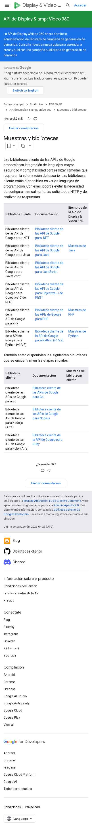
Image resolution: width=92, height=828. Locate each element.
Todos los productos (18, 789)
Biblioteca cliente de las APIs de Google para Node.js (47, 414)
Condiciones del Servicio (21, 586)
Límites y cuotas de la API (21, 593)
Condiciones (12, 807)
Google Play (12, 717)
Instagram (11, 634)
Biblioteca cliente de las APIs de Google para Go (47, 392)
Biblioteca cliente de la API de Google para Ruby (48, 439)
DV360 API (56, 104)
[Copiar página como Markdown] (23, 146)
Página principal (14, 104)
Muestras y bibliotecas (71, 109)
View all (9, 724)
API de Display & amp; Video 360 (36, 19)
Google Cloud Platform (20, 774)
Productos (36, 104)
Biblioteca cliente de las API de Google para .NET (49, 233)
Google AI (10, 781)
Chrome (9, 682)
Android (9, 675)
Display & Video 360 (42, 5)
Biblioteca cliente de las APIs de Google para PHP (49, 314)
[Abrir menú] (7, 5)
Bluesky (9, 627)
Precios (9, 600)
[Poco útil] (35, 118)
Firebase (10, 689)
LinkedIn (9, 641)
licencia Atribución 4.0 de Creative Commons (52, 500)
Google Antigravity (16, 703)
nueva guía (51, 44)
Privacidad (32, 807)
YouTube (10, 655)
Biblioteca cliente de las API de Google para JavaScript (49, 267)
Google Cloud (13, 710)
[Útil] (28, 118)
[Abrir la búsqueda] (68, 5)
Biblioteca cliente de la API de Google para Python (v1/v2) (49, 336)
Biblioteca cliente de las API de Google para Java (49, 250)
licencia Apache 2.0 (66, 505)
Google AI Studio (15, 696)
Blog (7, 620)
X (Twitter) (11, 648)
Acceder (80, 5)
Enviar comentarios (24, 128)
